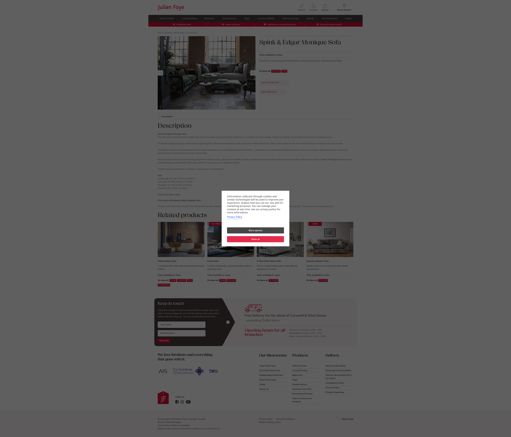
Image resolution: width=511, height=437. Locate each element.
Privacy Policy (234, 216)
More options (256, 230)
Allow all (255, 239)
